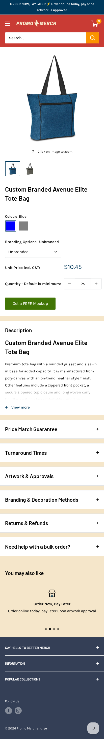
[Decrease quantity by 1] (69, 283)
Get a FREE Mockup (30, 303)
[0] (95, 24)
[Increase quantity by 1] (96, 283)
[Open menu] (7, 24)
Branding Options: (32, 242)
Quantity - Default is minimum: (33, 283)
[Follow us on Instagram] (18, 710)
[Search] (92, 37)
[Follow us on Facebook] (8, 710)
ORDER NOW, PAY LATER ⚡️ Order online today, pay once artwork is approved (52, 7)
